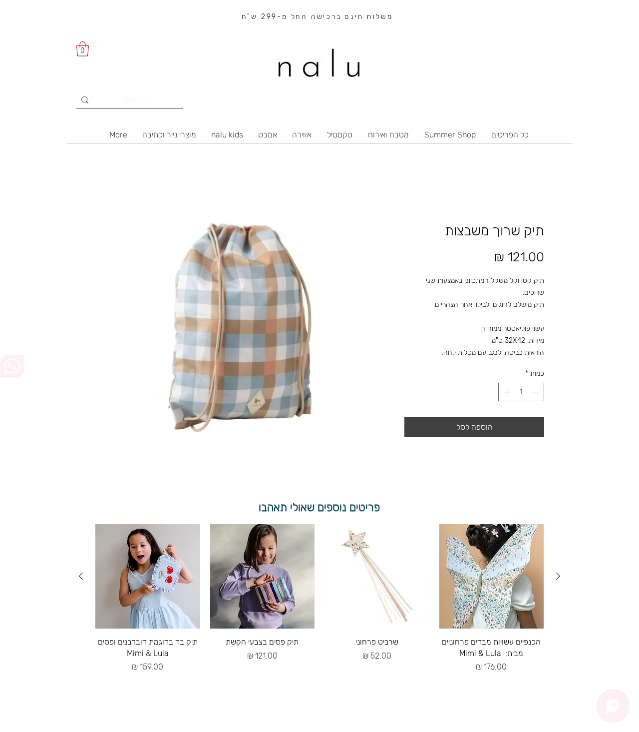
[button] (82, 48)
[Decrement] (536, 392)
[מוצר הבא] (81, 576)
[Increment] (506, 392)
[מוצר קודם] (558, 576)
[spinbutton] (521, 392)
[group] (319, 599)
